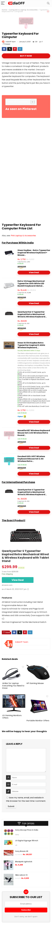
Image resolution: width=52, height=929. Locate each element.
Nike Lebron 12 (21, 875)
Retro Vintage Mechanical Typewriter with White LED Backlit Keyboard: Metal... (31, 283)
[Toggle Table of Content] (31, 102)
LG (16, 845)
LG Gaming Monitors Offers (12, 716)
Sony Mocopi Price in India (26, 830)
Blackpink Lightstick (23, 861)
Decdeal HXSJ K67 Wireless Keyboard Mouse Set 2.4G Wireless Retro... (31, 459)
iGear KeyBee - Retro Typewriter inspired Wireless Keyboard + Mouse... (34, 252)
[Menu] (3, 3)
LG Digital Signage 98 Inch (26, 840)
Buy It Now (26, 55)
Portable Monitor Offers (37, 720)
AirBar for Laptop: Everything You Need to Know (13, 685)
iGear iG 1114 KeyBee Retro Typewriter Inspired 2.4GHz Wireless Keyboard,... (31, 345)
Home (4, 10)
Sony (17, 835)
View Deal (34, 272)
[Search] (48, 3)
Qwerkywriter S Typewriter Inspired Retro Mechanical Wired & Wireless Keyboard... (32, 314)
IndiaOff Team (10, 42)
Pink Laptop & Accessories (23, 235)
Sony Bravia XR (21, 851)
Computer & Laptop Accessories (23, 10)
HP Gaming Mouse (35, 683)
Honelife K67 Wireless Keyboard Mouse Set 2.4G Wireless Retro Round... (34, 433)
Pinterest (7, 44)
